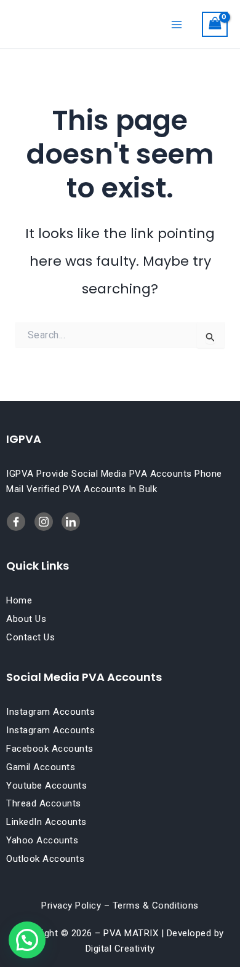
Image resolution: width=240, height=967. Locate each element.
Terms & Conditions (156, 905)
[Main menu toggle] (177, 24)
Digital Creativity (120, 948)
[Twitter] (71, 521)
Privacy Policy (71, 905)
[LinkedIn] (43, 521)
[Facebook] (16, 521)
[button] (27, 939)
